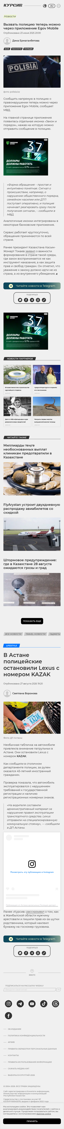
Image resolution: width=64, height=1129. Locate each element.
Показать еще (32, 621)
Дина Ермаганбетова (25, 40)
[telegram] (20, 1003)
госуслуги (16, 49)
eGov (7, 49)
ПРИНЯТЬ (32, 1121)
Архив (11, 1042)
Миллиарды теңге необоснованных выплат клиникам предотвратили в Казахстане (27, 451)
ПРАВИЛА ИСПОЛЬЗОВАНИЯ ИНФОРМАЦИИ (30, 1062)
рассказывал (35, 911)
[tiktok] (43, 1003)
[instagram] (8, 1003)
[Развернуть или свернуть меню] (59, 6)
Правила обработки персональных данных (32, 1049)
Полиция (28, 49)
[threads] (55, 1003)
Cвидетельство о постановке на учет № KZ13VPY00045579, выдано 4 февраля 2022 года (26, 1100)
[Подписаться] (58, 989)
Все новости (13, 634)
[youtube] (32, 1003)
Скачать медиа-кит (18, 1069)
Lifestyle (11, 645)
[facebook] (8, 1015)
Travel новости (35, 634)
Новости (10, 16)
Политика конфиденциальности (26, 1036)
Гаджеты (55, 634)
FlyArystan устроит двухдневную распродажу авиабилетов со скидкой (31, 509)
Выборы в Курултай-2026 (21, 1075)
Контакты (13, 1055)
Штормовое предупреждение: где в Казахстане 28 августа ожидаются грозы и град (29, 564)
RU (51, 6)
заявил (30, 251)
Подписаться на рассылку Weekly (24, 986)
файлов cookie (43, 1114)
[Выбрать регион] (45, 6)
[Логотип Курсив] (12, 5)
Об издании (14, 1029)
